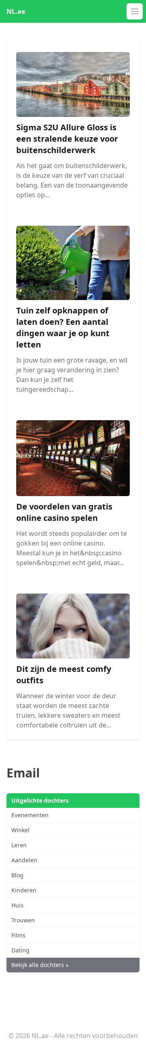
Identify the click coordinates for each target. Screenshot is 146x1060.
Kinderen (23, 890)
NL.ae (15, 11)
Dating (20, 950)
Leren (19, 845)
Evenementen (30, 815)
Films (18, 935)
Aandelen (24, 860)
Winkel (20, 830)
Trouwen (23, 920)
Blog (17, 875)
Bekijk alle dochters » (40, 965)
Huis (17, 905)
